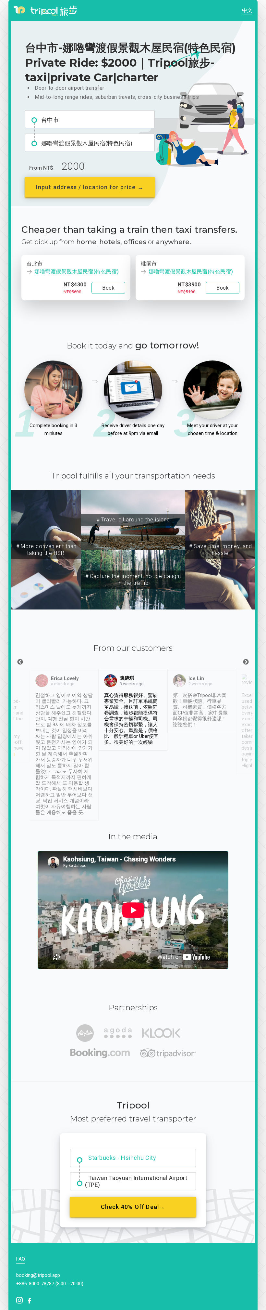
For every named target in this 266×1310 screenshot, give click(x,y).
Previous (20, 662)
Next (246, 662)
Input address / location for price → (90, 187)
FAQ (20, 1259)
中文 (247, 10)
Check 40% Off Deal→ (133, 1206)
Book (108, 288)
